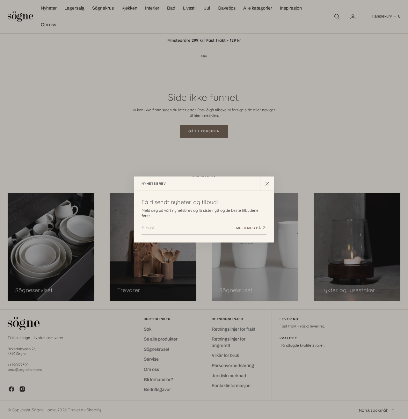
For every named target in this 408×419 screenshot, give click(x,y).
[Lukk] (267, 184)
